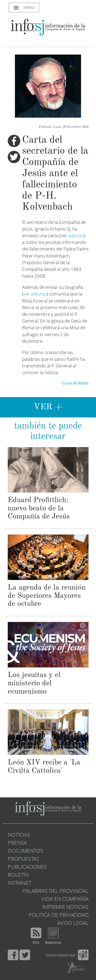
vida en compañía (65, 899)
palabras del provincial (55, 891)
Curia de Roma (75, 383)
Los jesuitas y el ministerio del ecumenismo (34, 683)
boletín (18, 875)
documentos (25, 851)
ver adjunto (35, 294)
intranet (19, 883)
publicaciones (27, 867)
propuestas (23, 859)
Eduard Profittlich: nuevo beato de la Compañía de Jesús (39, 509)
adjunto (76, 236)
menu (24, 8)
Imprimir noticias (65, 907)
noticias (19, 835)
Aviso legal (73, 923)
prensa (17, 843)
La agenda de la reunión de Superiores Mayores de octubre (47, 596)
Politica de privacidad (59, 915)
